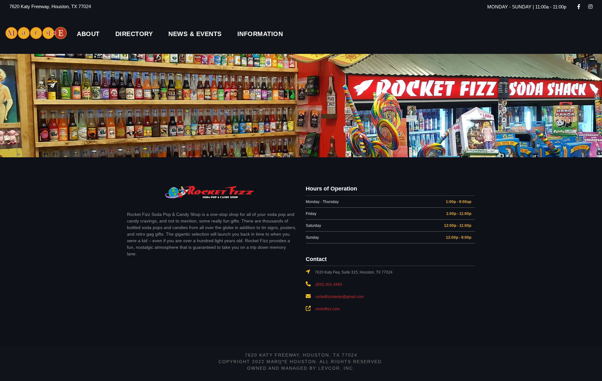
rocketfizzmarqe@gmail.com (339, 297)
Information (260, 33)
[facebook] (578, 6)
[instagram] (590, 6)
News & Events (195, 33)
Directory (134, 33)
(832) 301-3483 (328, 284)
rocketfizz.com (327, 309)
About (88, 33)
